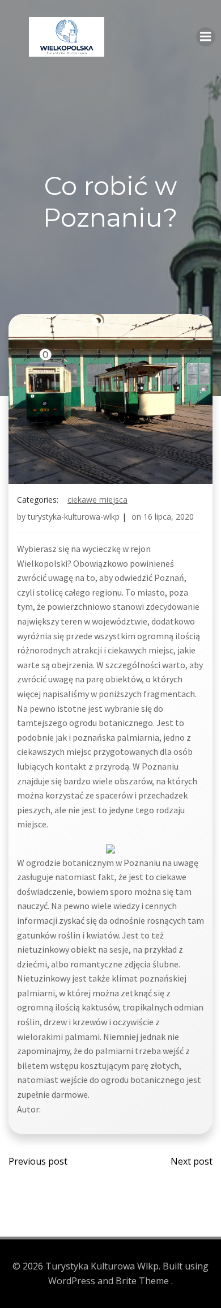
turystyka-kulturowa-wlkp (74, 516)
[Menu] (205, 36)
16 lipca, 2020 (168, 516)
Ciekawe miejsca (97, 499)
